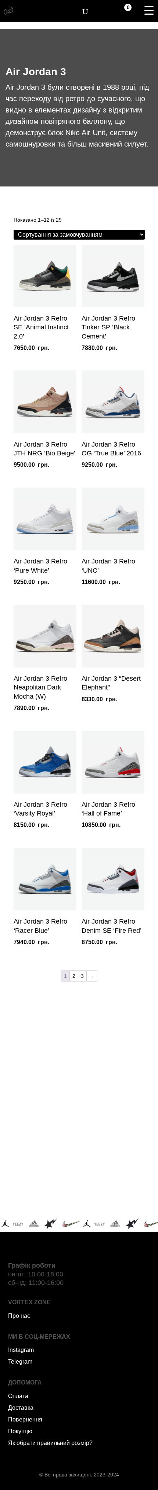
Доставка (20, 1408)
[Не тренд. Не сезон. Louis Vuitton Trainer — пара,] (115, 1111)
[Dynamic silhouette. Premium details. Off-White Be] (115, 1196)
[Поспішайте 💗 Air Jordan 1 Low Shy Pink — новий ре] (43, 1069)
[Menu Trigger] (148, 10)
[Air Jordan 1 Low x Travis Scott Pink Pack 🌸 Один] (115, 1154)
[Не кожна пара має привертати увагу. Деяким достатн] (43, 1154)
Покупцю (20, 1431)
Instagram (21, 1350)
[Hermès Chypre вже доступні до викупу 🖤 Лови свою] (43, 1196)
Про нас (19, 1316)
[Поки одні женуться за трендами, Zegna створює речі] (43, 1111)
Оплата (18, 1396)
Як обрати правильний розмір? (50, 1443)
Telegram (20, 1361)
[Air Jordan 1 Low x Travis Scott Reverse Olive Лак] (115, 1069)
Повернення (25, 1419)
